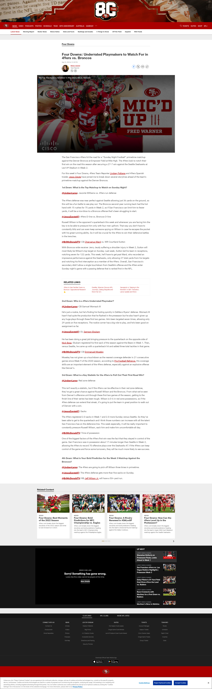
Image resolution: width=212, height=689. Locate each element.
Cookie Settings (144, 683)
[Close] (208, 682)
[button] (106, 114)
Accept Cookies (180, 683)
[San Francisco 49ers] (106, 672)
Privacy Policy (77, 687)
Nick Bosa (67, 342)
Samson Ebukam (92, 331)
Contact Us (48, 626)
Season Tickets (144, 629)
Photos (67, 633)
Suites (116, 622)
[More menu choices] (96, 26)
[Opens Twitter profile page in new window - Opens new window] (72, 70)
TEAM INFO (164, 622)
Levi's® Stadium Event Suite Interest (116, 633)
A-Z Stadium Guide (88, 633)
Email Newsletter (49, 633)
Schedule (165, 629)
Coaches (164, 637)
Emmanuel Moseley (94, 351)
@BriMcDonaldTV (71, 241)
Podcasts (67, 637)
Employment (48, 629)
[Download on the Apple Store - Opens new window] (98, 662)
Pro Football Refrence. (125, 360)
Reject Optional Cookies (162, 683)
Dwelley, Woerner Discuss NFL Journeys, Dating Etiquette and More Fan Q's (102, 289)
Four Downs (68, 44)
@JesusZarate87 (70, 216)
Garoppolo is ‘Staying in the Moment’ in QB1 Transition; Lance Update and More (129, 289)
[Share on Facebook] (134, 68)
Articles (67, 626)
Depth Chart (164, 633)
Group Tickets (144, 640)
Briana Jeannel (75, 66)
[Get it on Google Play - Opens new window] (113, 662)
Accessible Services (88, 637)
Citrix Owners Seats (144, 633)
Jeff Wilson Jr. (92, 478)
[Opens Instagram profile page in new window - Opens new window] (75, 70)
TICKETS (144, 622)
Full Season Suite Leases (116, 626)
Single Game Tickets (144, 637)
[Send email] (142, 68)
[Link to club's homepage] (6, 25)
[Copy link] (147, 67)
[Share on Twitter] (138, 68)
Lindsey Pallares (117, 173)
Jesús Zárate (75, 176)
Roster (165, 626)
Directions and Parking (88, 640)
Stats (164, 640)
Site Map (67, 640)
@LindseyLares (69, 193)
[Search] (181, 25)
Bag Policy (88, 629)
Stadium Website (88, 626)
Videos (67, 629)
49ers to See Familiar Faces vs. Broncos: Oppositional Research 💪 (75, 289)
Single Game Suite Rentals (116, 629)
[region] (106, 683)
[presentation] (174, 541)
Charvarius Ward (93, 241)
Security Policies (88, 644)
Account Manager (144, 626)
